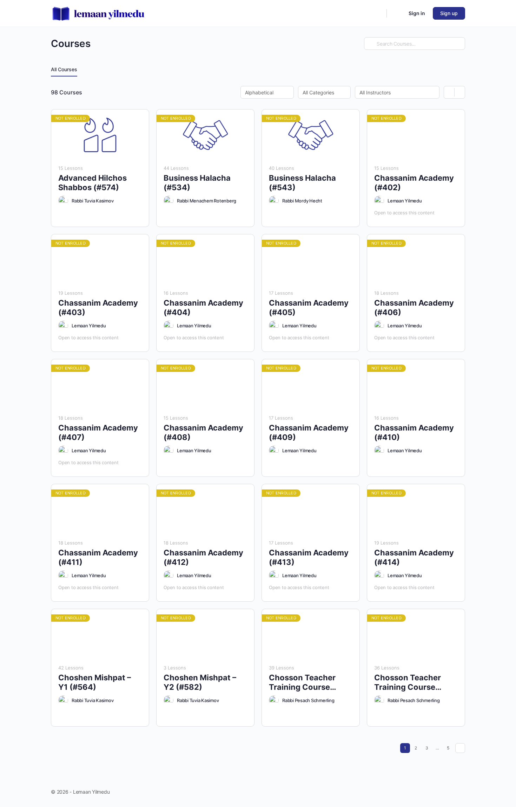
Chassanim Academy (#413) (309, 557)
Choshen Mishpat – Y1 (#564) (94, 682)
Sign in (417, 13)
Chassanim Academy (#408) (203, 432)
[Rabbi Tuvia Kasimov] (63, 201)
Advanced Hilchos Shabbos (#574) (92, 182)
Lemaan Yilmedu (405, 201)
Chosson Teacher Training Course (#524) (407, 682)
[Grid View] (449, 92)
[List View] (460, 92)
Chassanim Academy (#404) (203, 307)
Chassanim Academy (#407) (98, 432)
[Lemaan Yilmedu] (379, 201)
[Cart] (397, 13)
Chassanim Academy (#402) (414, 182)
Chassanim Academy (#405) (309, 307)
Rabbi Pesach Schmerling (308, 700)
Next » (460, 748)
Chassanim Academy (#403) (98, 307)
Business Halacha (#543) (302, 182)
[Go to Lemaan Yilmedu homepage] (98, 13)
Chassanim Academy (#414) (414, 557)
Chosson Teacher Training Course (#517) (302, 682)
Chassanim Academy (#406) (414, 307)
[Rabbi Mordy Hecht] (274, 201)
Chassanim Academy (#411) (98, 557)
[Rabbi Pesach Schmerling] (274, 700)
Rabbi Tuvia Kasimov (92, 201)
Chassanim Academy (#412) (203, 557)
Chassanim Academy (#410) (414, 432)
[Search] (377, 13)
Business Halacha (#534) (197, 182)
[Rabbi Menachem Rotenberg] (168, 201)
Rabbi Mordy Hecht (302, 201)
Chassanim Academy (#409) (309, 432)
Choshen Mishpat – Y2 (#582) (200, 682)
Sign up (449, 13)
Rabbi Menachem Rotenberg (206, 201)
